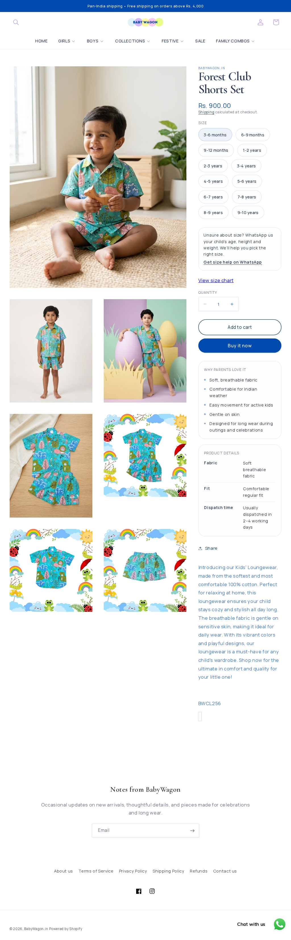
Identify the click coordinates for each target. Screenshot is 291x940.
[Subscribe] (192, 831)
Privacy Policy (133, 871)
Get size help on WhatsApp (232, 262)
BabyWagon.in (36, 929)
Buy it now (240, 345)
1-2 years (252, 150)
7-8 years (247, 197)
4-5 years (213, 181)
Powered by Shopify (65, 929)
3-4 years (246, 166)
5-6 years (247, 181)
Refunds (198, 871)
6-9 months (252, 134)
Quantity (207, 292)
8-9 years (213, 212)
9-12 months (216, 150)
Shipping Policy (168, 871)
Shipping (206, 112)
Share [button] (211, 548)
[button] (16, 22)
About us (63, 871)
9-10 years (248, 212)
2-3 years (213, 166)
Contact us (225, 871)
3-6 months (215, 134)
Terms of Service (95, 871)
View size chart (216, 280)
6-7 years (213, 197)
